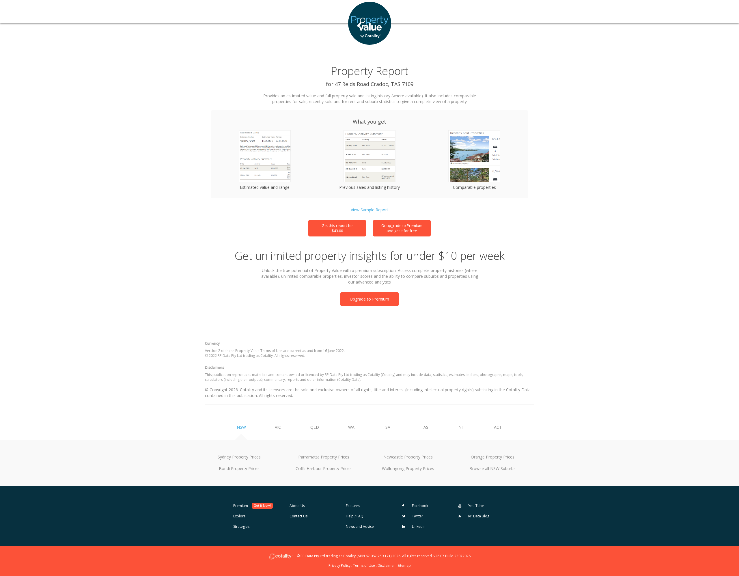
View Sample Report (369, 209)
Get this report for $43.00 (337, 228)
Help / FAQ (354, 516)
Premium (252, 505)
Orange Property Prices (492, 457)
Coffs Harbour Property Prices (324, 468)
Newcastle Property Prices (408, 457)
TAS (424, 427)
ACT (498, 427)
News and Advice (360, 526)
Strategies (241, 526)
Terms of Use (364, 565)
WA (351, 427)
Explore (239, 516)
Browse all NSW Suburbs (492, 468)
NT (461, 427)
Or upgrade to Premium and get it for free (401, 228)
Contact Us (298, 516)
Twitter (417, 516)
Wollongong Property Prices (408, 468)
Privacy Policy (339, 565)
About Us (297, 505)
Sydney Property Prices (239, 457)
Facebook (419, 505)
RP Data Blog (478, 516)
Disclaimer (386, 565)
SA (387, 427)
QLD (314, 427)
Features (353, 505)
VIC (278, 427)
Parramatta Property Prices (323, 457)
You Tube (475, 505)
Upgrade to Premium (369, 299)
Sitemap (404, 565)
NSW (241, 427)
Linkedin (418, 526)
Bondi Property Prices (239, 468)
